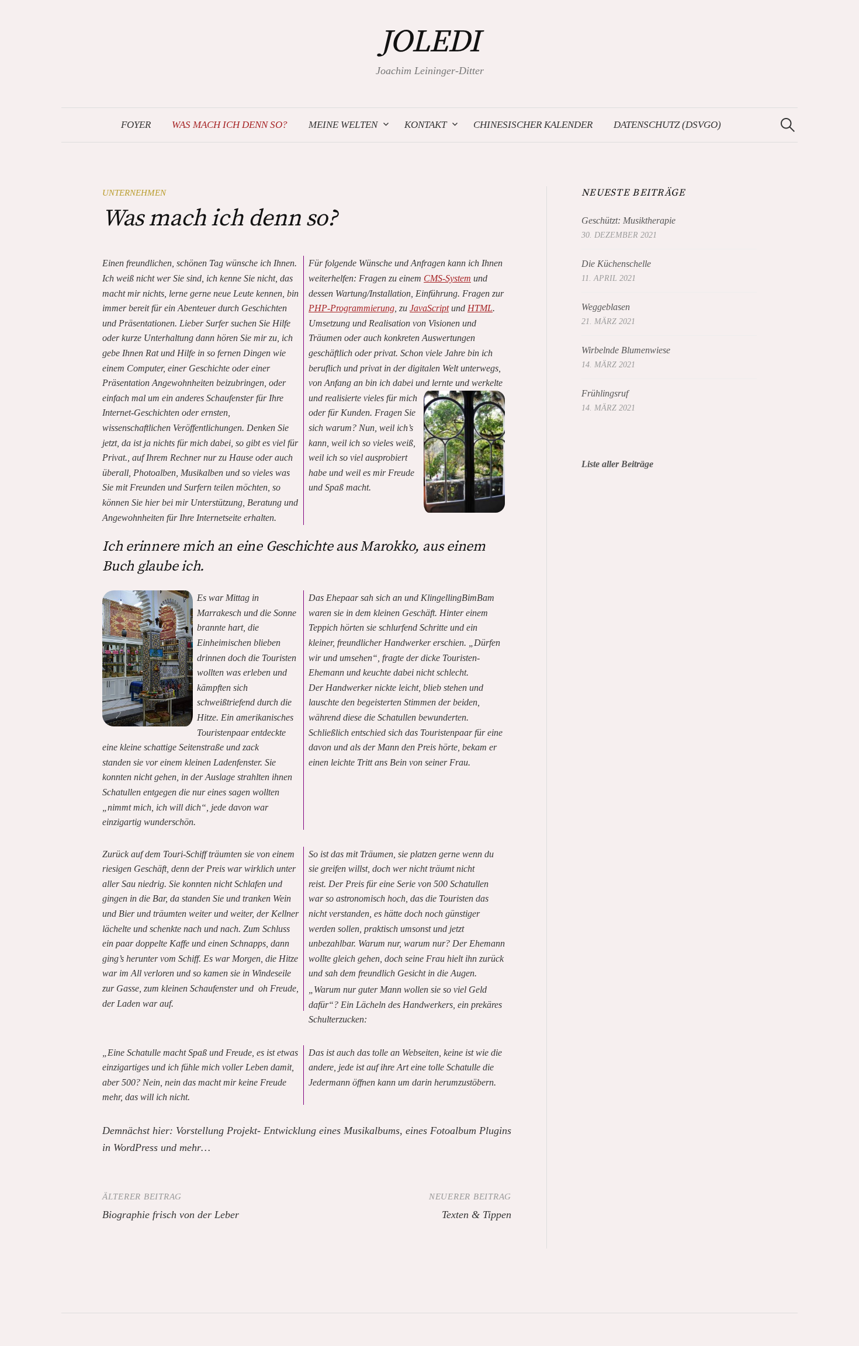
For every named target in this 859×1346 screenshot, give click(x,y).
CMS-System (447, 278)
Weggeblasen (605, 307)
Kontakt (425, 124)
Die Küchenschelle (616, 264)
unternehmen (134, 192)
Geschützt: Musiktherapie (628, 220)
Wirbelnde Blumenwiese (625, 350)
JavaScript (429, 308)
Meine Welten (343, 124)
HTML (480, 308)
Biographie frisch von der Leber (170, 1214)
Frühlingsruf (604, 393)
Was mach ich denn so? (230, 124)
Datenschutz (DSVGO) (667, 124)
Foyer (136, 124)
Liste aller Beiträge (617, 464)
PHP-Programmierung (351, 308)
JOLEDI (429, 42)
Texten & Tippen (476, 1214)
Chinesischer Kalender (533, 124)
